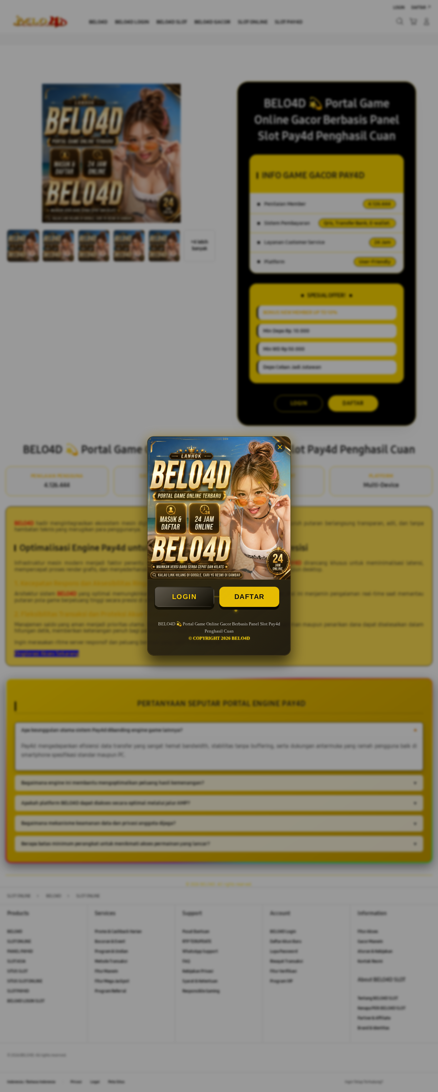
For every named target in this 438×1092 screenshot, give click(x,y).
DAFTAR (249, 596)
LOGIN (184, 596)
